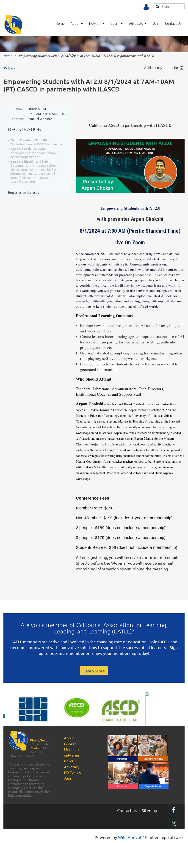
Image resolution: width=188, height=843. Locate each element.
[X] (174, 823)
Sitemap (149, 810)
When (20, 109)
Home (7, 55)
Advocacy (71, 766)
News (68, 760)
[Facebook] (174, 809)
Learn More (94, 670)
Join (67, 778)
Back (11, 68)
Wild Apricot (130, 837)
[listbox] (164, 67)
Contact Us (127, 810)
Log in (146, 7)
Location (18, 118)
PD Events (72, 772)
